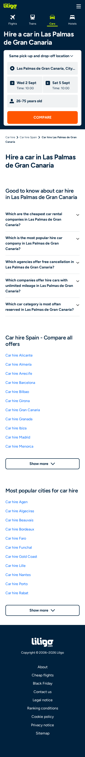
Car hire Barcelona (20, 382)
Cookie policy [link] (43, 716)
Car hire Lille (15, 565)
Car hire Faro (15, 538)
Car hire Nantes (18, 575)
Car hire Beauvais (19, 520)
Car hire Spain (28, 137)
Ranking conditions (42, 708)
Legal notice (43, 700)
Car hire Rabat (16, 593)
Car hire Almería (18, 364)
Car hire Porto (16, 584)
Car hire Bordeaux (19, 529)
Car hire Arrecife (18, 373)
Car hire (10, 137)
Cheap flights (42, 675)
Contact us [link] (42, 692)
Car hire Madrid (17, 437)
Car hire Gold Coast (21, 556)
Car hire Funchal (18, 547)
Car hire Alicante (19, 355)
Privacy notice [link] (42, 725)
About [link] (43, 667)
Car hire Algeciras (19, 511)
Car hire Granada (18, 419)
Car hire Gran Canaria (22, 410)
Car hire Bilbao (17, 392)
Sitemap (42, 733)
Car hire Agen (16, 502)
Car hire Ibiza (16, 428)
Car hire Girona (17, 401)
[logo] (10, 6)
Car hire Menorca (19, 446)
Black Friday (42, 683)
